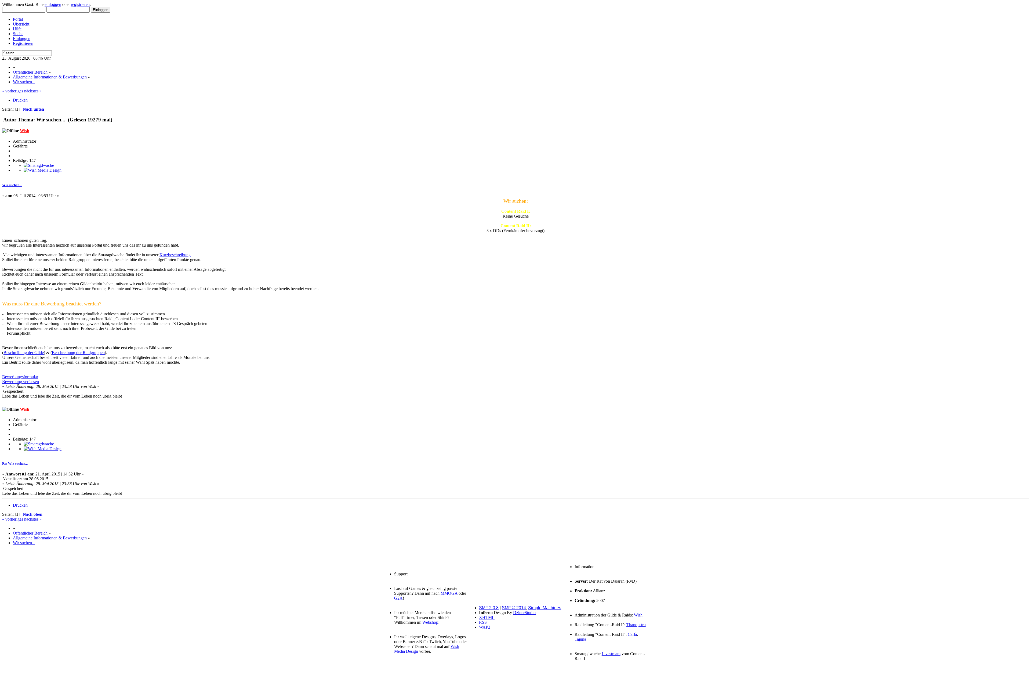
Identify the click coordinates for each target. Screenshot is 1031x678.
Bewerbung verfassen (20, 381)
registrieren (80, 4)
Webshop (430, 622)
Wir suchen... (12, 185)
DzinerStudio (524, 612)
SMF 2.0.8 (489, 607)
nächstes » (33, 91)
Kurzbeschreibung (175, 255)
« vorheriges (12, 91)
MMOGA (449, 593)
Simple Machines (544, 607)
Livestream (611, 653)
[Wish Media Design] (42, 170)
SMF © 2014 (514, 607)
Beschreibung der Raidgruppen (78, 352)
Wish (24, 130)
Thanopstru (636, 624)
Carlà (632, 634)
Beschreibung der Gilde (23, 352)
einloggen (53, 4)
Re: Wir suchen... (15, 463)
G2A (398, 598)
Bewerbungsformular (20, 376)
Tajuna (580, 639)
